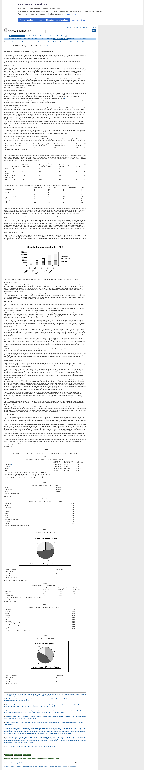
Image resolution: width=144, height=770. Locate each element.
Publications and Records (41, 41)
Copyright (51, 766)
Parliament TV (72, 38)
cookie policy (72, 14)
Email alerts (78, 27)
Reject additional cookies (57, 20)
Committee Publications (53, 41)
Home (6, 36)
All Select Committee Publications (68, 41)
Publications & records (60, 38)
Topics (84, 38)
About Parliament (45, 36)
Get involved (56, 36)
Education (70, 36)
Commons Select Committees (84, 41)
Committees (49, 38)
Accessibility (70, 27)
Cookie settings (78, 20)
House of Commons (10, 38)
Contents (50, 46)
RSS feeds (85, 27)
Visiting (63, 36)
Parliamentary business (17, 36)
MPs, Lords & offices (32, 36)
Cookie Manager (72, 766)
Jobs (36, 766)
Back (48, 696)
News (79, 38)
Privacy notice (58, 766)
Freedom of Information (28, 766)
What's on (30, 38)
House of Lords (21, 38)
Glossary (12, 766)
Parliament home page (16, 41)
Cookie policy (65, 766)
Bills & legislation (39, 38)
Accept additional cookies (31, 20)
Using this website (43, 766)
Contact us (93, 27)
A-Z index (6, 766)
